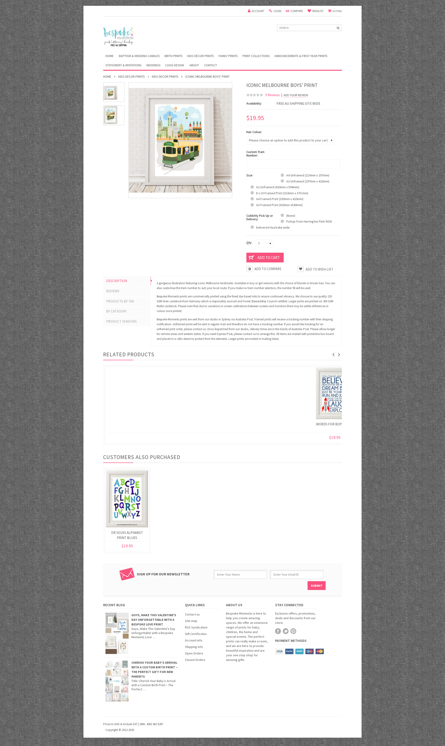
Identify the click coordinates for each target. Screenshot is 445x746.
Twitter (286, 631)
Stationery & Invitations (123, 65)
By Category (116, 311)
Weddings (153, 65)
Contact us (192, 614)
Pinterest (293, 631)
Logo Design (174, 65)
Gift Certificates (196, 634)
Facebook (278, 631)
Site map (191, 621)
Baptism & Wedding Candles (139, 56)
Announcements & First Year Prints (300, 56)
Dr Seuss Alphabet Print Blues (127, 535)
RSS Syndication (196, 627)
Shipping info (194, 647)
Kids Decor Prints (165, 76)
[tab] (127, 281)
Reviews (112, 291)
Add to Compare (267, 269)
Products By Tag (120, 301)
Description (116, 281)
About (194, 65)
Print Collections (256, 56)
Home (107, 76)
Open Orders (194, 653)
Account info (193, 640)
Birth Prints (174, 56)
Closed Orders (195, 660)
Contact (210, 65)
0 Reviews (272, 95)
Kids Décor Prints (200, 56)
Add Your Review (295, 95)
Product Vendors (121, 321)
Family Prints (228, 56)
